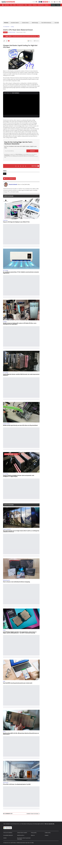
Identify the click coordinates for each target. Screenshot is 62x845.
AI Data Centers (25, 22)
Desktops (35, 5)
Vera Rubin (57, 22)
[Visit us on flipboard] (47, 2)
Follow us (30, 40)
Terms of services (19, 154)
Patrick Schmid (12, 32)
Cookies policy (47, 832)
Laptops (30, 5)
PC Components (20, 5)
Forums (58, 5)
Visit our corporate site (49, 823)
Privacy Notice (6, 155)
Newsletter (37, 40)
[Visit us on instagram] (43, 2)
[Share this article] (4, 41)
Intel (5, 173)
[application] (21, 104)
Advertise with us (20, 835)
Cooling (12, 26)
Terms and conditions (7, 832)
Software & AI (40, 5)
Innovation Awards (15, 22)
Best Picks (7, 5)
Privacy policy (33, 832)
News (26, 5)
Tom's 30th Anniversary (46, 22)
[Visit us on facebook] (39, 2)
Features (5, 32)
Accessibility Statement (8, 835)
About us (33, 835)
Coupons (46, 5)
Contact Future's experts (22, 832)
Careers (5, 838)
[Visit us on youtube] (45, 2)
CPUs (11, 5)
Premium (53, 5)
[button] (58, 1)
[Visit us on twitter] (41, 2)
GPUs (14, 5)
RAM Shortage (35, 22)
